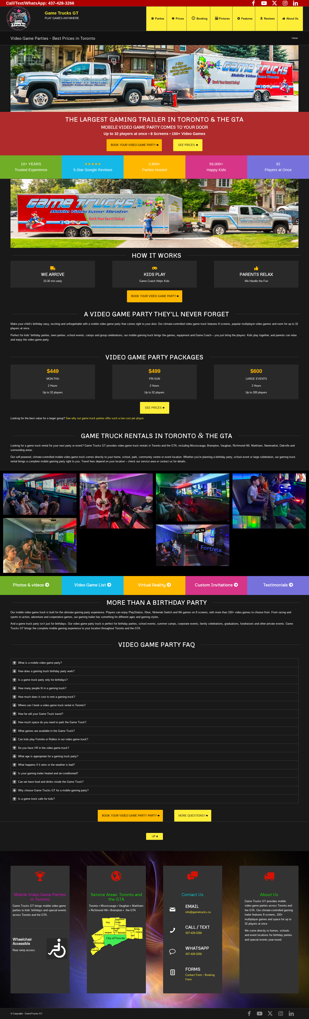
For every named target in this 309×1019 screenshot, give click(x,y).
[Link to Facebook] (253, 3)
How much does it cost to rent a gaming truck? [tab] (46, 696)
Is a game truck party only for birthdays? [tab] (42, 679)
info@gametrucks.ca (198, 912)
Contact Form (193, 975)
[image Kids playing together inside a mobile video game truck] (41, 495)
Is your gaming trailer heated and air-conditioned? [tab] (48, 773)
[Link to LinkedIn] (295, 3)
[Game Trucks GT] (18, 19)
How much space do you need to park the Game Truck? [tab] (52, 722)
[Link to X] (274, 3)
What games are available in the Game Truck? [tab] (46, 730)
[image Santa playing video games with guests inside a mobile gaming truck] (118, 502)
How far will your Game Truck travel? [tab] (40, 713)
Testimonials (275, 584)
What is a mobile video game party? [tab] (40, 662)
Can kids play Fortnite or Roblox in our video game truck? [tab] (53, 739)
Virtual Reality (152, 584)
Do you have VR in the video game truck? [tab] (43, 747)
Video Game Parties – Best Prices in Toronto (53, 38)
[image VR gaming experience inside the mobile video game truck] (270, 502)
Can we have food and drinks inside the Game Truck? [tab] (50, 781)
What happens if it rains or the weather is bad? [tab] (46, 764)
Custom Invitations (214, 584)
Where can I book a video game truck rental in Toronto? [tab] (52, 705)
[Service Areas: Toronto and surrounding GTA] (116, 936)
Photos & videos (28, 584)
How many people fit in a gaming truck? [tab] (42, 688)
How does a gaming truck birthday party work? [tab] (46, 671)
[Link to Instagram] (285, 3)
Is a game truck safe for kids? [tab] (36, 798)
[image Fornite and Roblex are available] (194, 547)
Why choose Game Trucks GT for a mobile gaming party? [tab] (53, 790)
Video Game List (90, 584)
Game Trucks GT (61, 13)
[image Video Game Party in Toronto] (194, 499)
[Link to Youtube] (264, 3)
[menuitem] (157, 19)
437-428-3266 (193, 932)
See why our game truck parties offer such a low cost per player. (105, 418)
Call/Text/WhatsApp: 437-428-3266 (40, 3)
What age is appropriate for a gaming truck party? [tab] (48, 756)
